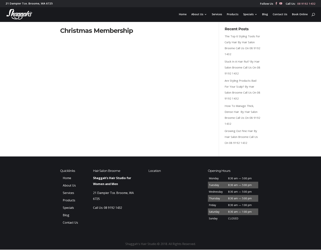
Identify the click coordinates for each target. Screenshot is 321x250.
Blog (265, 14)
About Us (197, 14)
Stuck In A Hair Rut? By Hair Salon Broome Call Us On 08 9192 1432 (242, 67)
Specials (248, 14)
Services (217, 14)
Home (183, 14)
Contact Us (280, 14)
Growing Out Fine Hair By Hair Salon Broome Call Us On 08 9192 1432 (241, 137)
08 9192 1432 (306, 3)
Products (232, 14)
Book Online (300, 14)
